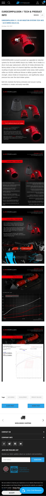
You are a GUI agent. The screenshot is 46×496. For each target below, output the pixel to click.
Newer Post (36, 406)
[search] (9, 3)
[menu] (3, 2)
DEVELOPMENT (23, 397)
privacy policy (16, 488)
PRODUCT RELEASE (36, 397)
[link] (4, 444)
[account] (37, 3)
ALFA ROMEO (11, 397)
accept (12, 493)
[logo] (23, 3)
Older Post (10, 406)
